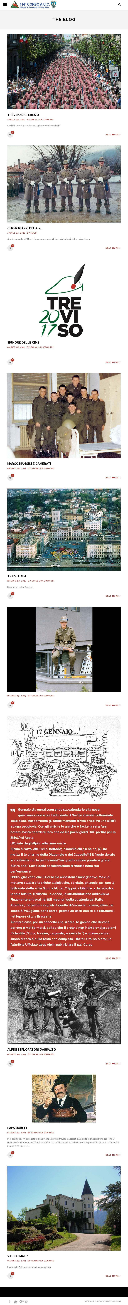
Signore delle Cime (23, 342)
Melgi (34, 233)
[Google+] (19, 1301)
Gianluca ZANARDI (42, 119)
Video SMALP (17, 1256)
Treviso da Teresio (23, 115)
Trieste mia (16, 576)
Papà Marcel (17, 1128)
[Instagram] (24, 1301)
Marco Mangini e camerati (29, 464)
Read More (112, 135)
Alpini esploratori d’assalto (31, 1049)
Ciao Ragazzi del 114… (24, 228)
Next (117, 1005)
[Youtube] (14, 1301)
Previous (10, 1005)
